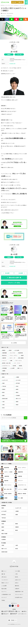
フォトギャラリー (5, 579)
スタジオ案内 (17, 571)
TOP (14, 562)
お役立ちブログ (18, 579)
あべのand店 (4, 511)
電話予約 (20, 2)
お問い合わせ (4, 576)
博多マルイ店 (4, 548)
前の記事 (7, 273)
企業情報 (14, 609)
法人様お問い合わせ (18, 597)
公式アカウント (14, 603)
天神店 (3, 545)
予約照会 (3, 600)
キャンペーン (4, 591)
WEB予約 (14, 2)
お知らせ (16, 582)
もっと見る (14, 342)
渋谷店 (3, 523)
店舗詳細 (8, 54)
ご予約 (16, 574)
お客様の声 (17, 588)
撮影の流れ (17, 585)
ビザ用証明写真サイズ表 (6, 594)
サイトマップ (4, 597)
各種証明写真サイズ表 (19, 591)
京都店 (16, 514)
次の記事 (21, 273)
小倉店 (16, 545)
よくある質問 (4, 585)
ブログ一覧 (19, 54)
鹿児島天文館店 (4, 551)
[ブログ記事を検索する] (25, 417)
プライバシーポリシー (19, 594)
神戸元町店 (4, 514)
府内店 (16, 548)
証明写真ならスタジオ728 (5, 5)
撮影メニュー (4, 571)
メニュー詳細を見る (17, 226)
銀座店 (3, 527)
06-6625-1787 (12, 63)
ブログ (12, 5)
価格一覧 (3, 574)
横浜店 (16, 530)
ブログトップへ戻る (14, 282)
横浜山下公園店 (4, 533)
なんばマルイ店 (18, 507)
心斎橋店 (17, 511)
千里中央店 (4, 517)
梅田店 (3, 507)
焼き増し (16, 576)
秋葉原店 (17, 527)
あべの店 (14, 51)
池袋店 (3, 530)
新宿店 (16, 523)
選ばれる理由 (4, 588)
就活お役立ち (16, 5)
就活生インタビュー (5, 582)
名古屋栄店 (4, 539)
